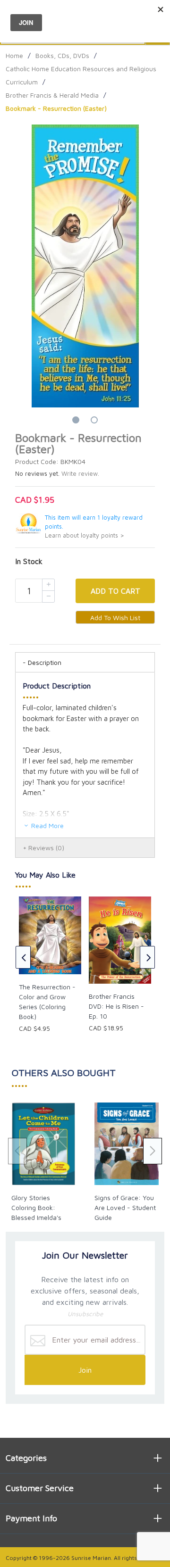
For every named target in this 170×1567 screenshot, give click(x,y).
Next (147, 957)
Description (44, 662)
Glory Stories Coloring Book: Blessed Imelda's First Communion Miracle (36, 1217)
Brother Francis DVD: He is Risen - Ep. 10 (116, 1006)
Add (115, 591)
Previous (23, 957)
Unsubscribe (85, 1314)
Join (85, 1370)
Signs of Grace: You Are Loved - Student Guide (125, 1207)
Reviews (46, 848)
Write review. (80, 473)
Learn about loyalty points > (84, 535)
